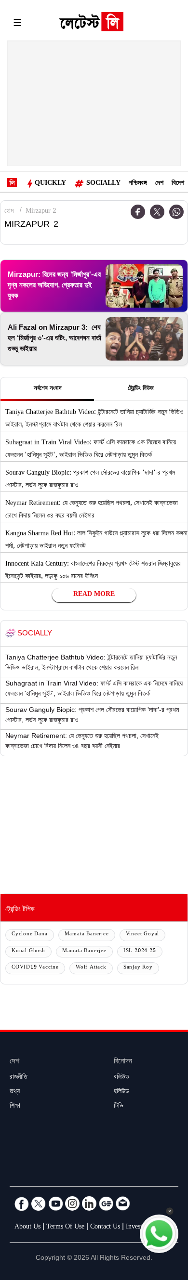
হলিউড (121, 1092)
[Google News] (106, 1203)
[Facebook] (21, 1203)
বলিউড (121, 1078)
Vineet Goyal (143, 935)
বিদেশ (178, 184)
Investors (138, 1227)
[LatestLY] (91, 24)
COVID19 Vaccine (35, 968)
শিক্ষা (15, 1106)
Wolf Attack (91, 968)
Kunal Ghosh (28, 951)
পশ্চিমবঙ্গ (138, 184)
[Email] (123, 1203)
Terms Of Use (65, 1227)
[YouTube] (55, 1203)
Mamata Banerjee (87, 935)
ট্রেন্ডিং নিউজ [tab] (141, 389)
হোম (8, 212)
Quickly (50, 184)
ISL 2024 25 (139, 951)
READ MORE (94, 595)
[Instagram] (72, 1203)
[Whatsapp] (176, 212)
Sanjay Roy (138, 968)
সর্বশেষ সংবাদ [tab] (47, 389)
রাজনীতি (18, 1078)
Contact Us (105, 1227)
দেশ (159, 184)
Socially (103, 184)
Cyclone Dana (30, 935)
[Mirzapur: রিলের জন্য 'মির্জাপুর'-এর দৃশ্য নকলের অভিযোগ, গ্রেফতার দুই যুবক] (144, 286)
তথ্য (15, 1092)
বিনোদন (123, 1062)
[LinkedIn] (89, 1203)
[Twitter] (157, 212)
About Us (27, 1227)
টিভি (118, 1106)
